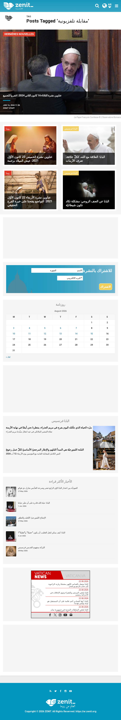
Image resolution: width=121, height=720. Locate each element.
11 (29, 333)
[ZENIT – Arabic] (34, 6)
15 (91, 333)
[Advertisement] (60, 237)
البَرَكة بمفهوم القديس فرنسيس (31, 547)
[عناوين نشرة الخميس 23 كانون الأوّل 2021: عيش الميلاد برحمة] (30, 145)
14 (76, 333)
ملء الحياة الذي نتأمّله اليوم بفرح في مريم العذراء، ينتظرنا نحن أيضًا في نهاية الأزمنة (49, 427)
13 (60, 333)
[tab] (45, 575)
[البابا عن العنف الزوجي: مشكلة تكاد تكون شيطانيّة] (89, 189)
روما (8, 128)
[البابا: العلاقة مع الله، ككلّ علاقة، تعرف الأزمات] (89, 145)
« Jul (8, 357)
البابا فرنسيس (70, 128)
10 (14, 333)
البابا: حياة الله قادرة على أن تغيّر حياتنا (34, 503)
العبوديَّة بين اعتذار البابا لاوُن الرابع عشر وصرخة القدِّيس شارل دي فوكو (48, 488)
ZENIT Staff (9, 108)
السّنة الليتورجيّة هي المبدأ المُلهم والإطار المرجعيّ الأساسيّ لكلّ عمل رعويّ (45, 449)
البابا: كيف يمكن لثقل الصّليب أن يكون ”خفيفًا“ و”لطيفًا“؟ (41, 532)
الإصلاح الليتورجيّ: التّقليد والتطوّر (32, 518)
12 (45, 333)
